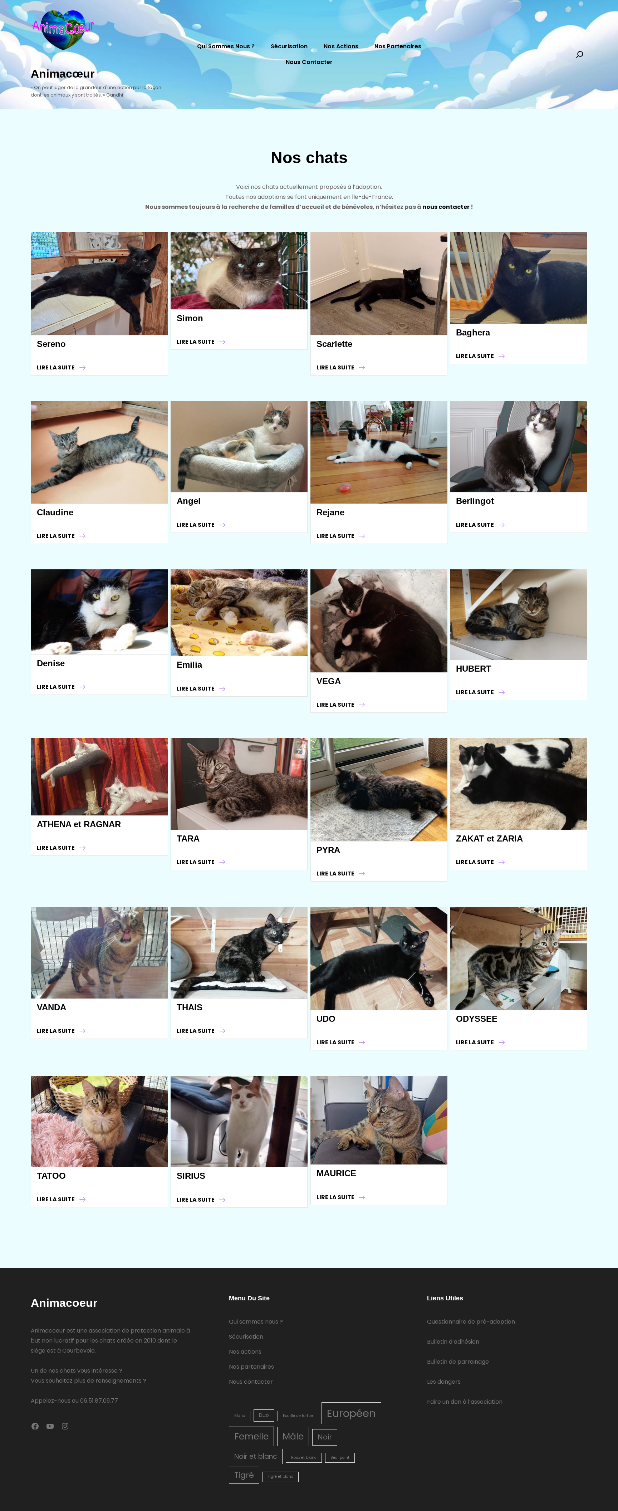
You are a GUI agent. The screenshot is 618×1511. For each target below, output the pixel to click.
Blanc (239, 1415)
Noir (325, 1437)
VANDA (51, 1007)
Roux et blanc (304, 1457)
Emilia (189, 664)
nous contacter (446, 207)
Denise (51, 663)
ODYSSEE (476, 1019)
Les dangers (444, 1382)
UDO (326, 1019)
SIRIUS (191, 1176)
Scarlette (334, 344)
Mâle (293, 1436)
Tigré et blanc (280, 1476)
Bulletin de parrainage (458, 1362)
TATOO (51, 1176)
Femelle (251, 1436)
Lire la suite (61, 368)
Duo (264, 1415)
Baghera (473, 332)
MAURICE (336, 1173)
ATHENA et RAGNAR (79, 824)
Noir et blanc (255, 1456)
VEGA (329, 681)
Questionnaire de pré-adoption (471, 1322)
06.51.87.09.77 (99, 1401)
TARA (188, 838)
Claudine (55, 512)
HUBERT (473, 668)
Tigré (244, 1475)
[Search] (579, 54)
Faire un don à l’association (464, 1402)
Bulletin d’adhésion (453, 1342)
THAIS (189, 1007)
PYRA (328, 850)
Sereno (51, 344)
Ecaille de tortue (298, 1415)
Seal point (339, 1457)
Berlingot (475, 501)
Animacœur (62, 73)
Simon (190, 318)
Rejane (330, 512)
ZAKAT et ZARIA (489, 838)
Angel (189, 501)
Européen (351, 1413)
